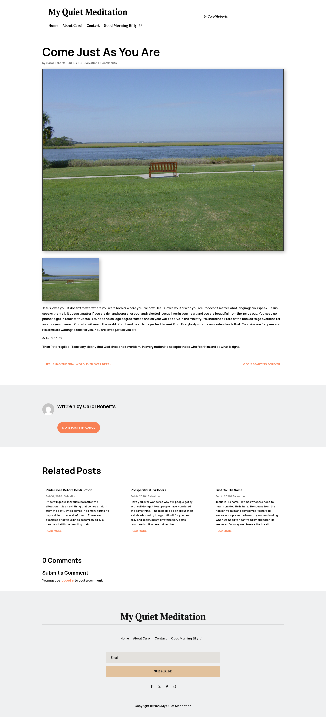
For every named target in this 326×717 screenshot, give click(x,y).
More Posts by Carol (78, 427)
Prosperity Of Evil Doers (148, 490)
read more (54, 531)
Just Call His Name (229, 490)
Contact (93, 25)
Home (53, 25)
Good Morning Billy (120, 25)
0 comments (108, 63)
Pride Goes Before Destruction (69, 490)
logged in (67, 580)
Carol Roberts (56, 63)
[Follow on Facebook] (152, 686)
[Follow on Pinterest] (167, 686)
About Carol (72, 25)
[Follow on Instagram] (174, 686)
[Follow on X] (159, 686)
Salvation (91, 63)
